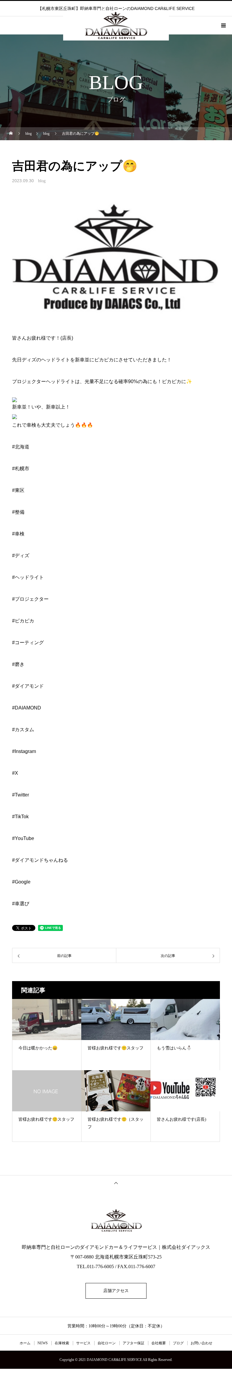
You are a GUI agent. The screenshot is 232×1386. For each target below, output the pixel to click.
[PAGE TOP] (116, 1183)
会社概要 (158, 1343)
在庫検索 (62, 1343)
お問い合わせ (201, 1343)
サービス (83, 1343)
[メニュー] (223, 25)
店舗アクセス (116, 1290)
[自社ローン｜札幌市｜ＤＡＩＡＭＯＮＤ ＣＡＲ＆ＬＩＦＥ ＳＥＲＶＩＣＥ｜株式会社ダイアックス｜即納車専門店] (116, 1220)
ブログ (178, 1343)
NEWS (42, 1343)
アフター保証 (133, 1343)
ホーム (25, 1343)
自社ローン (107, 1343)
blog (42, 181)
